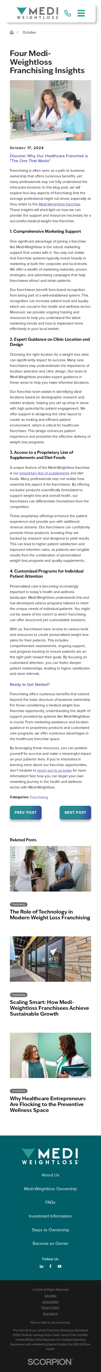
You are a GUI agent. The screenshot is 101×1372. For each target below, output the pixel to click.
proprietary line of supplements (44, 473)
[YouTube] (59, 1266)
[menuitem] (50, 1295)
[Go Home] (11, 32)
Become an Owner (50, 1243)
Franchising (39, 797)
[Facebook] (50, 1266)
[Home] (38, 13)
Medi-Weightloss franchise (59, 204)
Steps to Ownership (50, 1230)
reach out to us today (54, 770)
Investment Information (50, 1216)
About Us (50, 1175)
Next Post (75, 812)
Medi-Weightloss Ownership (50, 1189)
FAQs (50, 1202)
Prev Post (25, 812)
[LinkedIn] (41, 1266)
